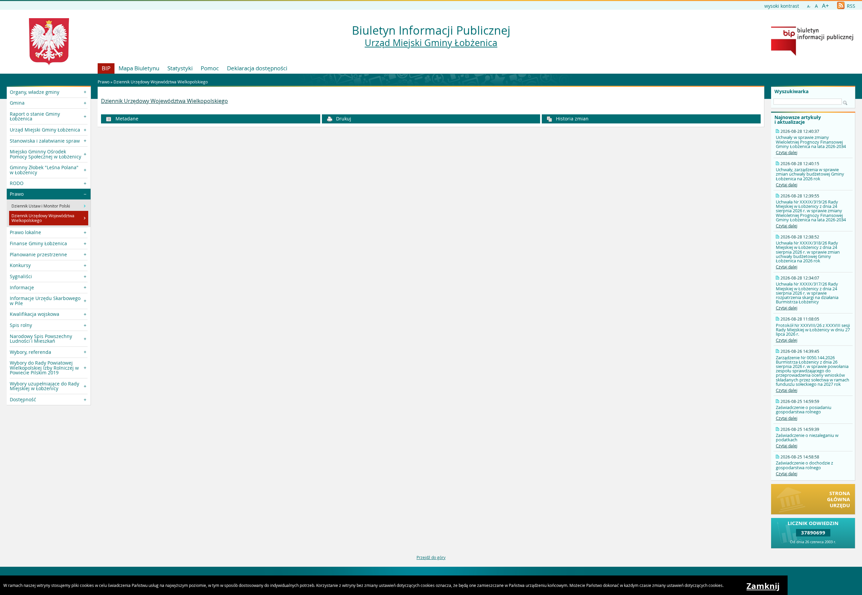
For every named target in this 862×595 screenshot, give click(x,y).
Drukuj (343, 118)
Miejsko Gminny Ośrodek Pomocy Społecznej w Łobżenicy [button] (45, 153)
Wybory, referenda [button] (30, 352)
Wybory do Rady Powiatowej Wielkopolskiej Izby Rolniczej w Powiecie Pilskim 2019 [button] (44, 368)
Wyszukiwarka (791, 91)
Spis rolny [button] (21, 325)
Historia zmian (572, 118)
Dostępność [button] (23, 399)
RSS (850, 6)
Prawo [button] (17, 194)
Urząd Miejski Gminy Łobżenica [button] (45, 129)
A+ (825, 5)
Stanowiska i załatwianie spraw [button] (45, 141)
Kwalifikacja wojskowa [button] (34, 314)
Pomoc (210, 68)
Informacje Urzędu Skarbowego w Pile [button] (45, 300)
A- (809, 6)
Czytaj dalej (786, 152)
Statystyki (180, 68)
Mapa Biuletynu (139, 68)
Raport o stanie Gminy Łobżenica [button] (35, 116)
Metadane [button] (126, 118)
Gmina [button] (17, 103)
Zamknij (763, 586)
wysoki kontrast (781, 6)
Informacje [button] (22, 287)
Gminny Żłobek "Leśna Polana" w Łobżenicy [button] (44, 169)
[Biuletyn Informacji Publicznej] (812, 54)
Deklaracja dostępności (257, 68)
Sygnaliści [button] (21, 276)
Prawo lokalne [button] (25, 232)
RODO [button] (17, 183)
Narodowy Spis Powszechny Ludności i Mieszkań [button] (41, 338)
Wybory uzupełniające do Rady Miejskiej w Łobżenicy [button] (44, 386)
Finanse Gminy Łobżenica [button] (38, 243)
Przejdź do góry (431, 557)
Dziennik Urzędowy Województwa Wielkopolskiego (160, 81)
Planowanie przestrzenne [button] (38, 254)
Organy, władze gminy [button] (34, 92)
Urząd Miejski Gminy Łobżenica (431, 43)
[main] (431, 101)
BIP (106, 68)
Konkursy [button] (20, 265)
